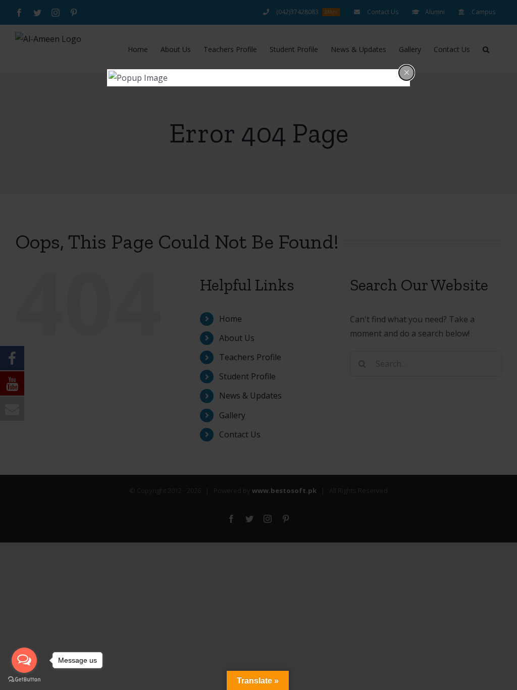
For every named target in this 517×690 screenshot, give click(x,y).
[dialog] (258, 78)
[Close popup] (406, 72)
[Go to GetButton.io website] (24, 679)
